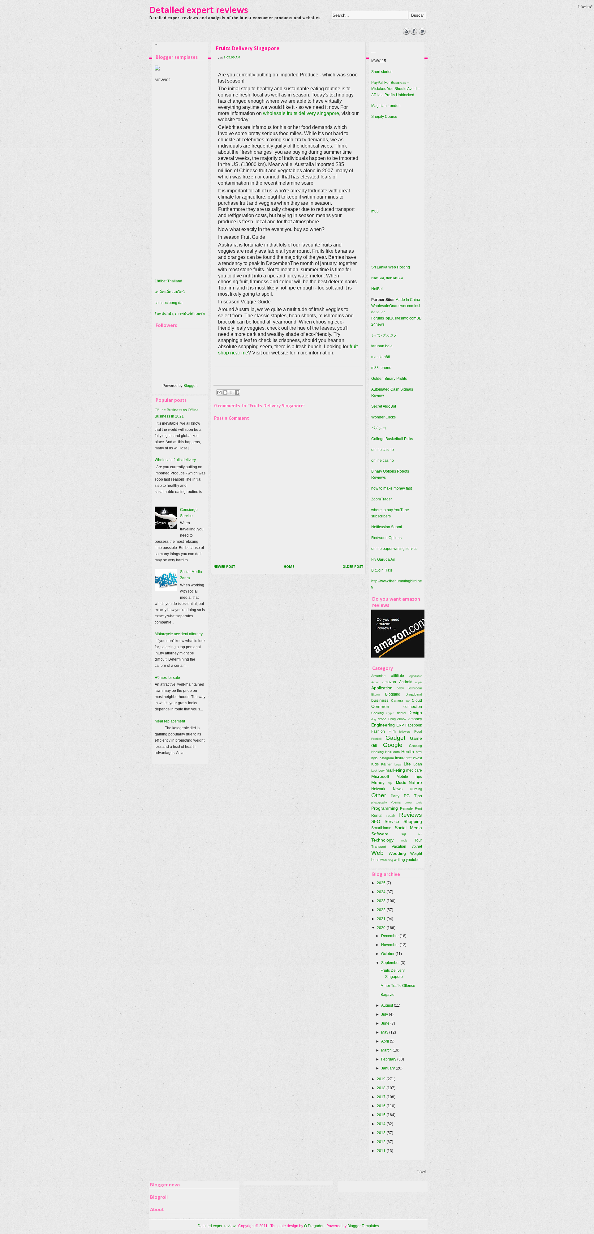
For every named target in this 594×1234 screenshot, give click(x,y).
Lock (374, 770)
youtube (413, 860)
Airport (375, 682)
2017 (381, 1097)
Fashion (378, 731)
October (388, 954)
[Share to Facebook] (237, 392)
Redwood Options (386, 538)
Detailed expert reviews (198, 10)
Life (407, 763)
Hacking (377, 752)
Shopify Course (384, 116)
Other (378, 795)
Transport (378, 846)
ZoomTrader (381, 499)
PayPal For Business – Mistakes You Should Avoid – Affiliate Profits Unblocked (395, 88)
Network (378, 789)
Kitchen (386, 764)
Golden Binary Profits (389, 378)
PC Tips (413, 795)
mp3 (390, 783)
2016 (381, 1106)
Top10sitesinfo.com (400, 318)
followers (405, 731)
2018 (381, 1088)
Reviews (410, 815)
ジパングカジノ (384, 335)
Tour (418, 840)
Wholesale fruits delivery (175, 460)
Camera (397, 700)
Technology (382, 840)
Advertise (378, 676)
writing (399, 860)
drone (382, 719)
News (397, 789)
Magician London (386, 106)
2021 (381, 919)
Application (382, 687)
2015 (381, 1115)
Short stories (381, 72)
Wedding (397, 853)
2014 (381, 1124)
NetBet (377, 289)
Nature (415, 782)
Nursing (416, 789)
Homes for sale (167, 677)
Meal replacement (170, 721)
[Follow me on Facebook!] (414, 33)
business (380, 700)
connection (412, 707)
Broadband (414, 694)
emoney (415, 719)
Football (376, 738)
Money (378, 782)
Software (380, 833)
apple (418, 682)
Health (407, 751)
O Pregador (314, 1226)
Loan (417, 764)
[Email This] (219, 392)
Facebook (413, 725)
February (389, 1059)
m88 (375, 211)
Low (381, 770)
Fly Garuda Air (383, 559)
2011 (381, 1151)
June (385, 1023)
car (408, 700)
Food (418, 731)
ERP (400, 725)
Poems (395, 802)
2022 (381, 910)
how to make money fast (391, 488)
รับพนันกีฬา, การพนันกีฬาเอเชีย (180, 313)
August (387, 1005)
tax (420, 834)
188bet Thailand (168, 281)
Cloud (417, 700)
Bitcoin (375, 694)
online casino (382, 450)
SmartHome (381, 828)
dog (373, 719)
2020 (381, 928)
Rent (418, 808)
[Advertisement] (263, 42)
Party (395, 796)
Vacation (399, 846)
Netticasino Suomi (386, 527)
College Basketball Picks (392, 439)
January (388, 1068)
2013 (381, 1133)
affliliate (397, 676)
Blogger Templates (363, 1226)
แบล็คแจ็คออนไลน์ (170, 292)
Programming (384, 808)
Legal (397, 764)
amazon (389, 682)
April (385, 1041)
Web (377, 853)
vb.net (417, 846)
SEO (375, 821)
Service (392, 821)
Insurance (403, 758)
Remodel (406, 808)
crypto (390, 713)
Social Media (408, 827)
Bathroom (414, 688)
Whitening (386, 860)
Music (401, 783)
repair (390, 815)
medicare (414, 770)
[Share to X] (231, 392)
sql (403, 834)
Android (405, 682)
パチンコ (378, 428)
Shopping (412, 821)
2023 (381, 901)
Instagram (386, 758)
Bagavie (387, 994)
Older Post (352, 567)
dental (401, 713)
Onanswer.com (401, 306)
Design (415, 712)
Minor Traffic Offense (398, 985)
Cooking (377, 713)
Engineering (383, 724)
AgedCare (415, 676)
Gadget (395, 738)
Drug (392, 719)
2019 (381, 1079)
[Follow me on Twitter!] (422, 33)
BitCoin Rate (382, 570)
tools (404, 840)
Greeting (415, 746)
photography (379, 802)
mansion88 (380, 357)
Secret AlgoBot (383, 406)
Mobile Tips (409, 776)
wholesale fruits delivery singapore (301, 113)
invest (417, 758)
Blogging (392, 694)
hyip (374, 758)
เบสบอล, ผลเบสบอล (387, 278)
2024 (381, 892)
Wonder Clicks (383, 417)
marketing (395, 770)
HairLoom (392, 752)
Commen (380, 706)
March (387, 1050)
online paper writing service (394, 548)
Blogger (190, 385)
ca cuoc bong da (169, 303)
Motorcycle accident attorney (179, 634)
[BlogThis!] (225, 392)
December (390, 936)
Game (416, 738)
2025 (381, 883)
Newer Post (224, 567)
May (385, 1032)
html (419, 752)
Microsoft (380, 776)
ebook (402, 719)
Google (392, 745)
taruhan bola (382, 346)
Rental (376, 815)
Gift (374, 745)
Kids (375, 764)
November (390, 945)
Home (289, 567)
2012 (381, 1142)
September (391, 963)
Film (392, 731)
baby (400, 688)
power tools (413, 802)
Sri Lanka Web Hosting (390, 267)
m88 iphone (381, 368)
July (385, 1014)
